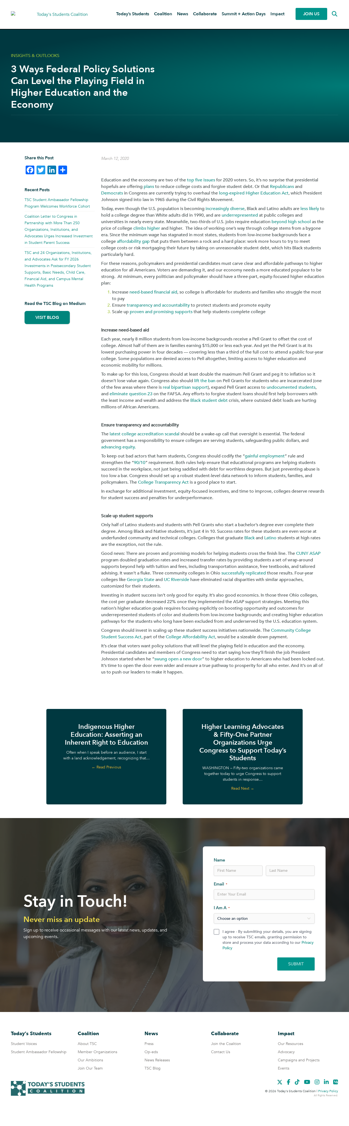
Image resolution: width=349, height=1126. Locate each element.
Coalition (163, 14)
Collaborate (205, 14)
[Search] (330, 14)
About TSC (87, 1043)
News (182, 14)
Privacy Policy (328, 1091)
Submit (296, 964)
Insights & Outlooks (35, 56)
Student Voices (24, 1043)
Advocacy (286, 1052)
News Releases (157, 1060)
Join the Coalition (226, 1043)
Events (283, 1068)
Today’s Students (132, 14)
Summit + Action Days (244, 14)
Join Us (311, 14)
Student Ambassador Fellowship (39, 1052)
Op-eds (151, 1052)
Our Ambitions (90, 1060)
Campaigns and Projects (299, 1060)
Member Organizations (97, 1052)
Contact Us (220, 1052)
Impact (277, 14)
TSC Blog (153, 1068)
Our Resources (290, 1043)
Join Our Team (90, 1068)
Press (149, 1043)
